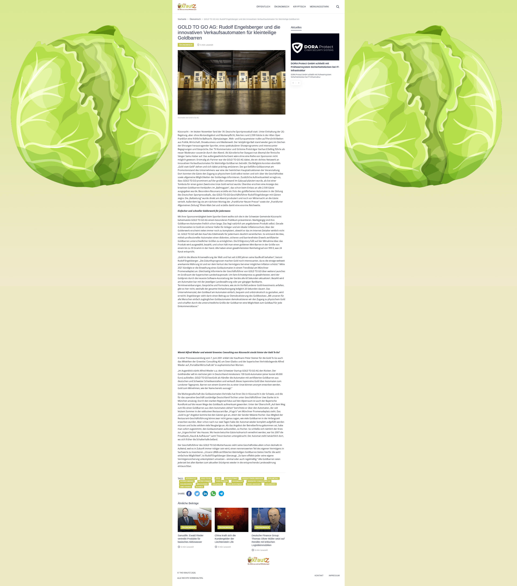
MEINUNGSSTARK (319, 7)
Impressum (334, 575)
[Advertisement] (231, 329)
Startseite (182, 19)
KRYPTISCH (299, 7)
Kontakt (319, 575)
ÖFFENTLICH (263, 7)
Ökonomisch (195, 19)
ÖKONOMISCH (281, 7)
